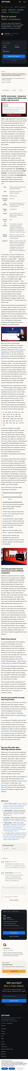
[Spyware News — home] (6, 1)
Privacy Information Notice (7, 1049)
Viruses (3, 1031)
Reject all (11, 1068)
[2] (25, 268)
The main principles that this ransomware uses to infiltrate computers (13, 79)
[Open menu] (19, 1)
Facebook (3, 1025)
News (2, 1038)
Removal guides (9, 7)
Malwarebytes (5, 352)
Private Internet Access (8, 733)
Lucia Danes (7, 33)
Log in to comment (14, 900)
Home (2, 7)
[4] (13, 299)
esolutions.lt (10, 1023)
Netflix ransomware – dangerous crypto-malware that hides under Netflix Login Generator (13, 74)
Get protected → (14, 932)
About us (3, 1044)
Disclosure (3, 1053)
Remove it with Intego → (14, 56)
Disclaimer (3, 1051)
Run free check (14, 1000)
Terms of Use (4, 1046)
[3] (20, 280)
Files (2, 1036)
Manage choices (20, 1068)
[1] (17, 258)
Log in (24, 1)
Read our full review (14, 936)
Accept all (5, 1068)
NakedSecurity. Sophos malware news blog (14, 820)
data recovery (23, 781)
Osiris (21, 398)
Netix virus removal (6, 82)
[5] (2, 386)
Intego (20, 250)
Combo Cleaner (14, 238)
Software (3, 1033)
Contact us (3, 1056)
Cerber (16, 398)
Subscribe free (14, 971)
